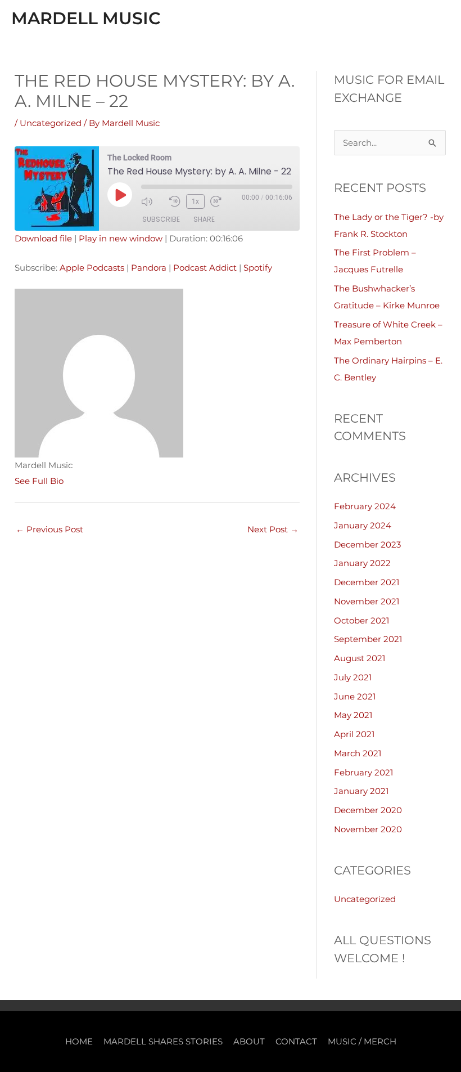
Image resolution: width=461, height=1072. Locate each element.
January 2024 (362, 525)
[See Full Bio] (70, 481)
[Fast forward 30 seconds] (221, 201)
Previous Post (49, 529)
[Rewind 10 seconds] (174, 201)
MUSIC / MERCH (362, 1041)
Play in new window (120, 238)
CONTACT (296, 1041)
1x (195, 201)
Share (204, 219)
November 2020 (368, 829)
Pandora (148, 267)
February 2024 (365, 506)
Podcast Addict (205, 267)
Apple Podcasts (92, 267)
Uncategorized (51, 123)
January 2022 (362, 563)
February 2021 (363, 772)
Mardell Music (86, 18)
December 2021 (366, 582)
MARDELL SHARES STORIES (163, 1041)
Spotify (257, 267)
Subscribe (161, 219)
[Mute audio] (152, 201)
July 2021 (353, 677)
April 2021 (354, 734)
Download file (43, 238)
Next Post (273, 529)
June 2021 (355, 696)
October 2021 (361, 620)
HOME (79, 1041)
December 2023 (367, 544)
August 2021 (359, 658)
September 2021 (368, 639)
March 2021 (357, 753)
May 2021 (353, 715)
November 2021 (366, 601)
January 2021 (361, 791)
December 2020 (368, 810)
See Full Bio (39, 481)
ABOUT (249, 1041)
